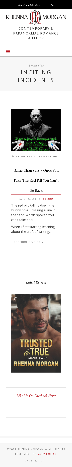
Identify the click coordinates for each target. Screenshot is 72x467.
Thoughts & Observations (37, 156)
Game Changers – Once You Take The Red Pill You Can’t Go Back (36, 180)
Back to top (35, 461)
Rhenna (48, 199)
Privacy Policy (45, 454)
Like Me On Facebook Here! (36, 395)
